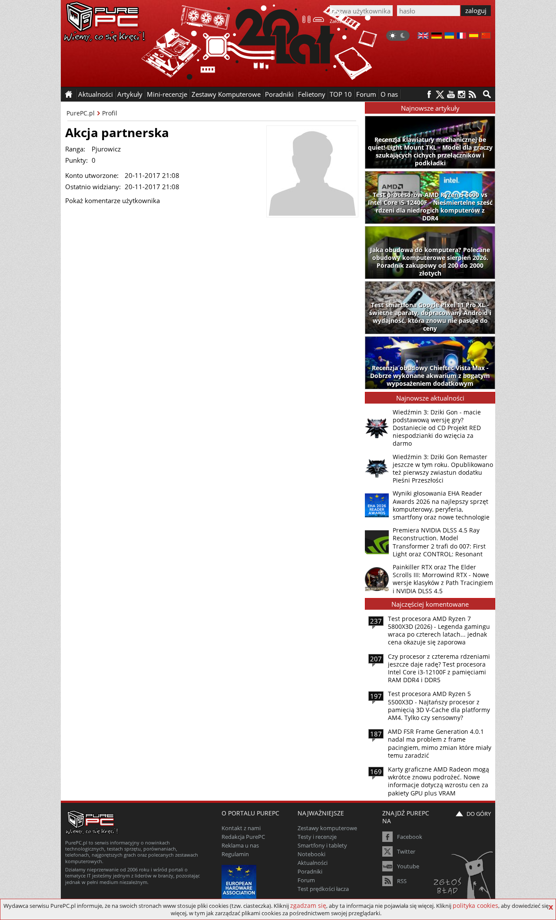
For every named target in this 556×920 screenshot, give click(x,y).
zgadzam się (308, 905)
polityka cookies (475, 905)
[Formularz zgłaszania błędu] (464, 878)
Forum (366, 94)
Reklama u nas (240, 845)
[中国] (486, 36)
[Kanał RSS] (472, 94)
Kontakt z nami (241, 828)
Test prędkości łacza (323, 889)
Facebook (409, 837)
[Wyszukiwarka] (487, 94)
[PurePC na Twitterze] (439, 94)
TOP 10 (341, 94)
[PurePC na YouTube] (450, 94)
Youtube (408, 866)
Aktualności (313, 863)
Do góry (479, 814)
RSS (402, 881)
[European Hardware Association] (240, 881)
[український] (449, 36)
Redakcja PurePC (243, 837)
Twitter (406, 851)
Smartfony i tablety (322, 845)
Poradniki (279, 94)
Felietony (311, 94)
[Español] (474, 36)
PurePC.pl (80, 113)
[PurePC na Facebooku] (429, 94)
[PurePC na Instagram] (461, 94)
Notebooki (311, 854)
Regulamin (235, 854)
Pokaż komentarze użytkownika (112, 200)
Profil (109, 113)
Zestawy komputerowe (327, 828)
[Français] (462, 36)
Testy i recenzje (317, 837)
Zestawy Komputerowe (226, 94)
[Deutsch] (436, 36)
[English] (423, 36)
